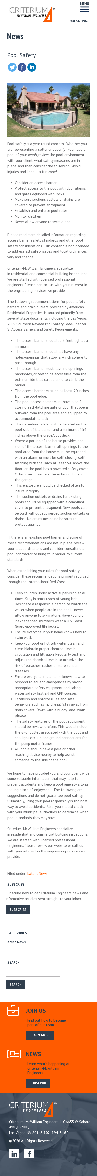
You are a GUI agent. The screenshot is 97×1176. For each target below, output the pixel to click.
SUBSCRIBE (18, 909)
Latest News (37, 873)
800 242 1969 (78, 21)
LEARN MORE (40, 1035)
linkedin (14, 1153)
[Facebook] (22, 67)
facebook (29, 1153)
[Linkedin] (31, 67)
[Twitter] (12, 67)
